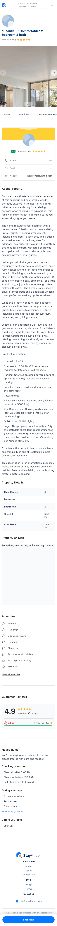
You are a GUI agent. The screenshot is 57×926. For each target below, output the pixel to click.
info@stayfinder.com (30, 901)
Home (28, 866)
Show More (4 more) (12, 811)
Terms (28, 889)
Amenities (23, 114)
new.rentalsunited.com (39, 175)
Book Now (28, 919)
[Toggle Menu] (52, 5)
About (7, 114)
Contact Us (28, 875)
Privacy (28, 885)
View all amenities (11, 674)
